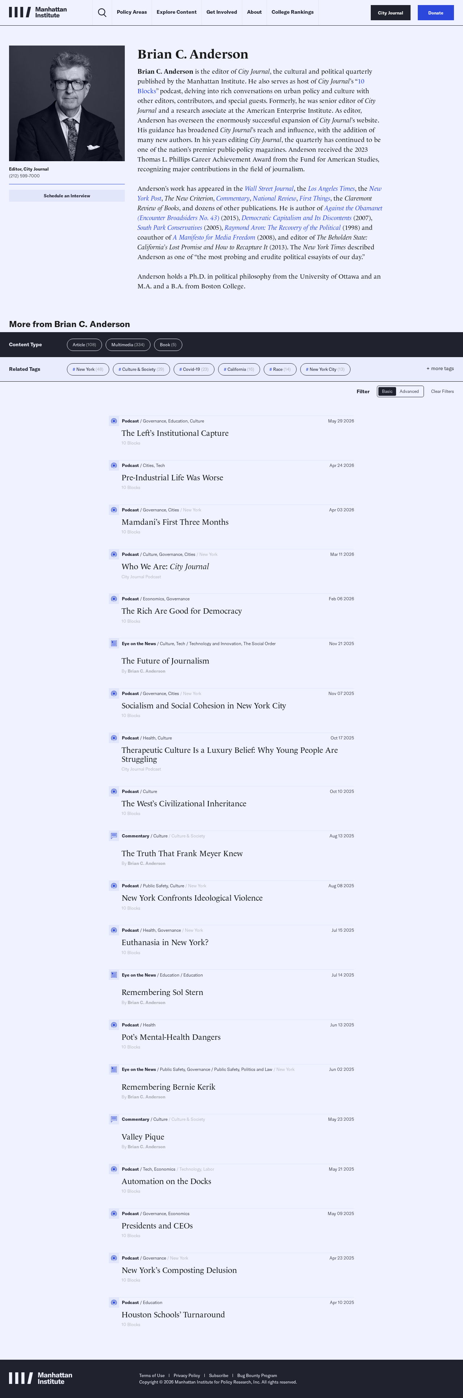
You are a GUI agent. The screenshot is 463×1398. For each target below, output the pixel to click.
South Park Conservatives (170, 226)
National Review (274, 197)
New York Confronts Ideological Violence (192, 897)
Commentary (233, 197)
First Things (315, 197)
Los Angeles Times (331, 187)
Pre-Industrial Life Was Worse (172, 476)
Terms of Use (152, 1375)
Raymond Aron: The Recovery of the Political (284, 226)
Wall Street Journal (269, 187)
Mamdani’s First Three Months (175, 521)
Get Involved (222, 12)
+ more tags (440, 368)
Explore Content (177, 12)
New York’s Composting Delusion (179, 1269)
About (254, 12)
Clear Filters (442, 391)
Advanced (409, 391)
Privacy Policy (187, 1375)
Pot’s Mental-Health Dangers (171, 1036)
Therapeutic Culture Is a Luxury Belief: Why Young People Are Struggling (230, 754)
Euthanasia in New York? (165, 941)
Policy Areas (132, 12)
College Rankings (293, 12)
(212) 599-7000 (24, 176)
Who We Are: (165, 565)
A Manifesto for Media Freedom (215, 236)
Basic (387, 391)
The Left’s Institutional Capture (175, 432)
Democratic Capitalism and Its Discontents (297, 217)
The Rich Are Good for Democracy (182, 610)
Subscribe (218, 1375)
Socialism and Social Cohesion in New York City (204, 704)
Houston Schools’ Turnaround (173, 1313)
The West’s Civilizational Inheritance (184, 802)
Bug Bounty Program (257, 1375)
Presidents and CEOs (157, 1225)
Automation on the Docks (166, 1180)
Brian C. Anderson (146, 671)
